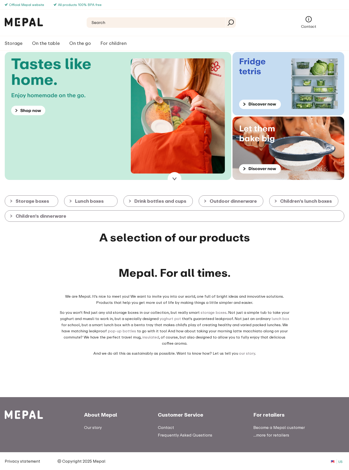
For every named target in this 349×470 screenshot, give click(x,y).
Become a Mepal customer (279, 427)
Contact (308, 26)
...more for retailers (271, 434)
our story (247, 353)
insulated (150, 337)
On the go (80, 43)
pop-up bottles (122, 331)
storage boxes (213, 312)
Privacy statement (22, 461)
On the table (46, 43)
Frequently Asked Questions (185, 434)
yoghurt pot (170, 318)
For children (113, 43)
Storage (14, 43)
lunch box (280, 318)
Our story (93, 427)
